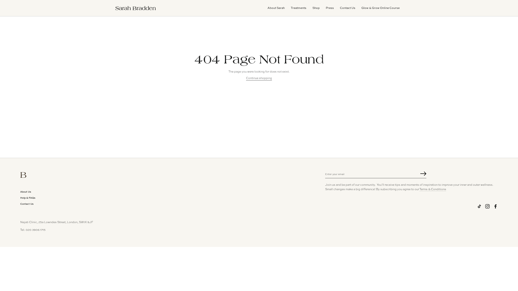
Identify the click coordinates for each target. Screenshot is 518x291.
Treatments (298, 8)
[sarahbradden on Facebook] (495, 206)
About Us (25, 191)
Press (330, 8)
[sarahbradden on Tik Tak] (479, 206)
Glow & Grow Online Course (380, 8)
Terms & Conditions (432, 189)
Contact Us (347, 8)
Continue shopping (259, 78)
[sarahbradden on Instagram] (487, 206)
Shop (316, 8)
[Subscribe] (423, 174)
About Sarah (276, 8)
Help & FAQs (27, 197)
